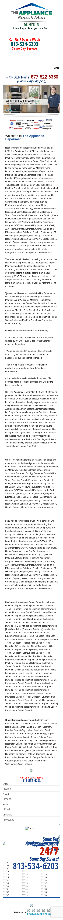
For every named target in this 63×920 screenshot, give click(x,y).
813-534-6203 (24, 44)
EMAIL (5, 804)
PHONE (6, 794)
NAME (5, 783)
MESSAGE (7, 814)
